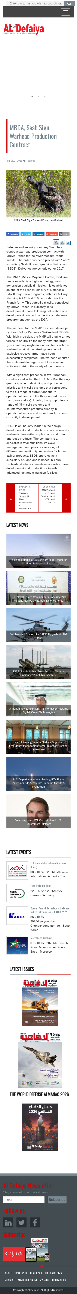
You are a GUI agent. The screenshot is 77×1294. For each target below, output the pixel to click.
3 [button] (45, 97)
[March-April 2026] (40, 1003)
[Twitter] (21, 1222)
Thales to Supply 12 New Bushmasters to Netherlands (25, 501)
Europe (31, 160)
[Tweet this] (26, 232)
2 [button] (38, 97)
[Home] (23, 29)
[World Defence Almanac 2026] (40, 1127)
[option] (37, 64)
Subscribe (26, 1250)
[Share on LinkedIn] (38, 232)
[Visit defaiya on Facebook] (12, 232)
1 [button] (32, 97)
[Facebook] (35, 1222)
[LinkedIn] (8, 1222)
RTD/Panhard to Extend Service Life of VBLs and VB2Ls (48, 496)
